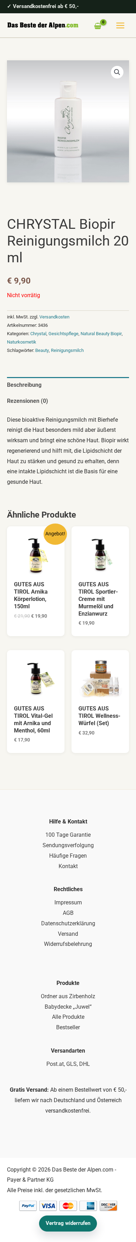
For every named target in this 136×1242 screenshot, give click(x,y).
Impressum (68, 902)
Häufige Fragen (68, 855)
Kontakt (68, 866)
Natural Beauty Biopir (101, 333)
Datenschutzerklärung (68, 923)
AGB (68, 913)
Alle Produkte (68, 1017)
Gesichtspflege (63, 333)
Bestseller (68, 1027)
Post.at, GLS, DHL (68, 1064)
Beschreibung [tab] (24, 385)
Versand (68, 934)
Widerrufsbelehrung (68, 944)
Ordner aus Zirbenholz (68, 996)
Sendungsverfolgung (68, 845)
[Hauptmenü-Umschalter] (120, 25)
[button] (117, 72)
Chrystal (38, 333)
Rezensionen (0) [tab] (27, 401)
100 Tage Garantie (68, 834)
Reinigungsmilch (67, 350)
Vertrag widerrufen (68, 1223)
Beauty (42, 350)
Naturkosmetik (21, 342)
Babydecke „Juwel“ (68, 1006)
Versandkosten (54, 316)
